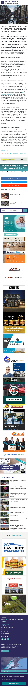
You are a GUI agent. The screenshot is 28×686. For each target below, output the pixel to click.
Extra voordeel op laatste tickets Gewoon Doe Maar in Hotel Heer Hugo (18, 488)
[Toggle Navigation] (25, 3)
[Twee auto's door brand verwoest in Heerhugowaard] (4, 482)
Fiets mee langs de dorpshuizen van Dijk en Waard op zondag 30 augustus (18, 495)
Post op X (14, 182)
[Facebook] (2, 639)
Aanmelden (5, 651)
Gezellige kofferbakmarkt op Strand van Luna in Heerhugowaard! (17, 514)
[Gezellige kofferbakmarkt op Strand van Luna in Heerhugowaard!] (4, 514)
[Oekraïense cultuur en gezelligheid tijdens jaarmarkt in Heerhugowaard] (4, 521)
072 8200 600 (6, 630)
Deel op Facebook (15, 179)
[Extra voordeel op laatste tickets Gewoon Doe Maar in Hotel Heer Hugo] (4, 489)
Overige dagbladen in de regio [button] (9, 671)
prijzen (3, 150)
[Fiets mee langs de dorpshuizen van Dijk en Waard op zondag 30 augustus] (4, 495)
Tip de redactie (15, 185)
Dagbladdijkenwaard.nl (11, 2)
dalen (7, 150)
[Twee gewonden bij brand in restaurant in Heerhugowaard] (4, 508)
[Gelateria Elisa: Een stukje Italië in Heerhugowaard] (4, 502)
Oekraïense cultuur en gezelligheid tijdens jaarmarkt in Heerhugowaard (18, 520)
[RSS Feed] (8, 639)
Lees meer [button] (13, 679)
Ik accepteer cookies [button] (14, 683)
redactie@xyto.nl (7, 631)
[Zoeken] (25, 210)
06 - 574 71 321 (20, 172)
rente (10, 150)
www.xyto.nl (6, 633)
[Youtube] (5, 639)
